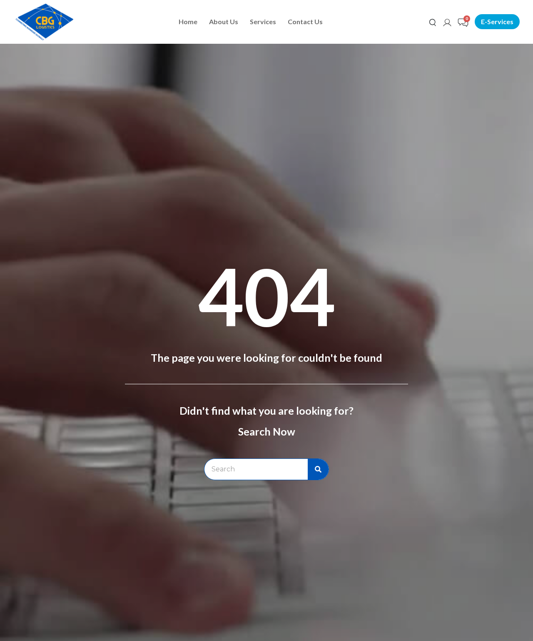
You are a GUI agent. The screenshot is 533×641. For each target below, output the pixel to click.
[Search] (318, 469)
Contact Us (305, 21)
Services (263, 21)
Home (188, 21)
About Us (223, 21)
